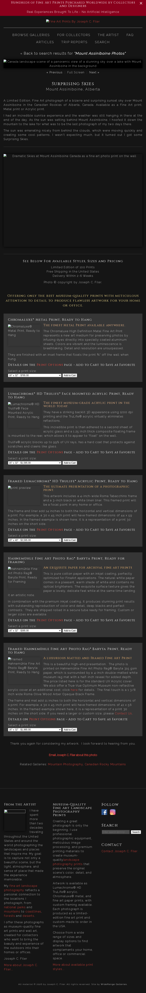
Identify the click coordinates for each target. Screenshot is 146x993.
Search (102, 42)
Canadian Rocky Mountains (105, 764)
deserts (28, 916)
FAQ (130, 35)
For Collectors (73, 35)
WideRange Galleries (114, 984)
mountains (12, 911)
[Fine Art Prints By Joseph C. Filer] (73, 21)
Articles (45, 42)
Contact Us (123, 713)
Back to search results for (75, 53)
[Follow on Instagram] (113, 812)
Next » (94, 72)
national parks (15, 907)
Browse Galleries (31, 35)
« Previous (54, 72)
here (74, 690)
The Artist (108, 35)
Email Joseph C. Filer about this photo (73, 755)
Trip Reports (74, 42)
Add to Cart (70, 375)
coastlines (33, 911)
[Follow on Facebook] (105, 812)
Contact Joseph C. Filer (119, 851)
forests (9, 916)
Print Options (50, 365)
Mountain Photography (65, 764)
